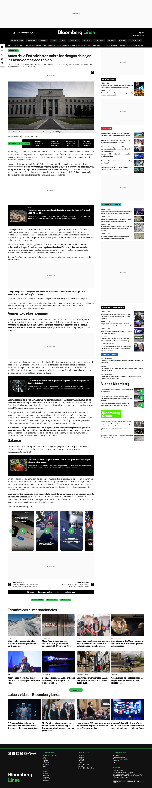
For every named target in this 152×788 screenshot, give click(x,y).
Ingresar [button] (141, 33)
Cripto (80, 762)
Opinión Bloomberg (109, 355)
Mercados (81, 757)
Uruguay (45, 773)
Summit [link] (53, 40)
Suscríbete (116, 755)
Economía (13, 51)
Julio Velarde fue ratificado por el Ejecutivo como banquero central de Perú (24, 680)
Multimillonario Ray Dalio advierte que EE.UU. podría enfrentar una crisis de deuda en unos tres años (115, 316)
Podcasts (80, 766)
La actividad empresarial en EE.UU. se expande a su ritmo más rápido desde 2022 (92, 680)
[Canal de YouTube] (17, 753)
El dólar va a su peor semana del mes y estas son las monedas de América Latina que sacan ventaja (116, 229)
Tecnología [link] (86, 40)
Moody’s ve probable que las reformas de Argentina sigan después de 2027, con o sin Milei (56, 643)
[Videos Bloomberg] (122, 384)
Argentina (45, 761)
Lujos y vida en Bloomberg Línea (34, 695)
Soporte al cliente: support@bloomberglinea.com (127, 776)
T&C (114, 762)
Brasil (44, 757)
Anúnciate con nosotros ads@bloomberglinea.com (128, 774)
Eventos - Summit (118, 770)
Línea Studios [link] (99, 40)
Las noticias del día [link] (17, 40)
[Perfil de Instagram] (21, 753)
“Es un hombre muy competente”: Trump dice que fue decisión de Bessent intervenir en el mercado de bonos (116, 149)
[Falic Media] (132, 35)
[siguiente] (92, 584)
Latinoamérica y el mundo (50, 755)
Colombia (46, 762)
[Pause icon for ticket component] (9, 45)
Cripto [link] (63, 40)
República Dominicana (49, 779)
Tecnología (116, 761)
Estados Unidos (65, 600)
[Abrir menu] (9, 32)
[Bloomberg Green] (122, 414)
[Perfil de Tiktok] (30, 753)
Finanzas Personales (84, 764)
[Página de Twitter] (13, 753)
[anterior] (9, 584)
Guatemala (46, 781)
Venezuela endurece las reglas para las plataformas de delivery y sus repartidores (127, 680)
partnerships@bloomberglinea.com (123, 772)
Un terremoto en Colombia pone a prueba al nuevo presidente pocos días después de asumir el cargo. (117, 398)
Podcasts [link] (122, 40)
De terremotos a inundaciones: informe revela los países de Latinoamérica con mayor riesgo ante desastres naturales (116, 424)
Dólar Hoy (81, 759)
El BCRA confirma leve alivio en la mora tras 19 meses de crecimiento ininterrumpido (75, 585)
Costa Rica (46, 775)
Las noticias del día (37, 600)
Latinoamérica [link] (74, 40)
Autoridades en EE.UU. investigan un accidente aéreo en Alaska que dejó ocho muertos (127, 643)
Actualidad (81, 761)
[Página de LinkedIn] (26, 753)
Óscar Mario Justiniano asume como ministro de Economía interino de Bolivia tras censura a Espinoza (93, 643)
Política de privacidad (119, 757)
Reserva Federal (51, 600)
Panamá (45, 771)
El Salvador (46, 777)
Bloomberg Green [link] (135, 40)
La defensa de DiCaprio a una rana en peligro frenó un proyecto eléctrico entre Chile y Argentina (93, 725)
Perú (44, 768)
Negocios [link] (111, 40)
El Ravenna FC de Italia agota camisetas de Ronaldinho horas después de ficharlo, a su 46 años (23, 725)
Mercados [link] (43, 40)
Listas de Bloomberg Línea (86, 768)
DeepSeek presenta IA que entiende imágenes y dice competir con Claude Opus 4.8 (58, 680)
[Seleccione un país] (32, 32)
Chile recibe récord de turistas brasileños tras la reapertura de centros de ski (22, 643)
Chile (44, 766)
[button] (92, 72)
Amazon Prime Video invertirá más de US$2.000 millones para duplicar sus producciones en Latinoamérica (127, 725)
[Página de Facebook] (9, 753)
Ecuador (45, 770)
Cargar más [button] (76, 690)
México (45, 759)
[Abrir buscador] (14, 32)
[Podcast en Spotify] (34, 753)
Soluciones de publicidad (120, 777)
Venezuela (46, 764)
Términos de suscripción (120, 759)
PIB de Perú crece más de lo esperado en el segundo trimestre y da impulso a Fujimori (25, 585)
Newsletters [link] (31, 40)
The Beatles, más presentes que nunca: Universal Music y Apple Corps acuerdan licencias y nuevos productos (58, 727)
